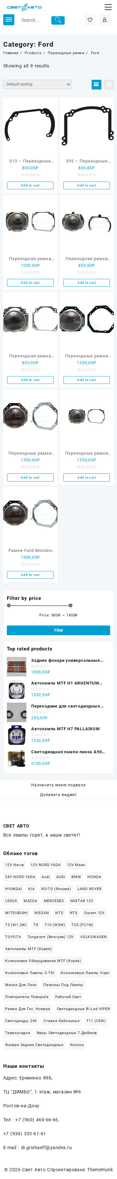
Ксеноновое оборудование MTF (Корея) (43, 961)
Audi (46, 877)
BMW (76, 877)
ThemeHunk (100, 1169)
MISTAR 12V (82, 901)
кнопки (77, 1045)
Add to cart (30, 185)
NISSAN (41, 913)
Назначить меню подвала (58, 785)
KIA (31, 889)
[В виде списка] (109, 84)
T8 (35, 925)
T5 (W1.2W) (16, 925)
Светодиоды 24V (21, 1021)
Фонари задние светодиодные (34, 1045)
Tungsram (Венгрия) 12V (51, 937)
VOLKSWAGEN (93, 937)
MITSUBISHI (16, 913)
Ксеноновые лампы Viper (85, 973)
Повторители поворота (27, 997)
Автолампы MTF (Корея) (28, 949)
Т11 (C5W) (96, 1021)
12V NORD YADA (45, 865)
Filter (58, 630)
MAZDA (30, 901)
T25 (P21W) (82, 925)
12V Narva (14, 865)
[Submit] (58, 20)
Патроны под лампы (63, 985)
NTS (59, 913)
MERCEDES (54, 901)
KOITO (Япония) (56, 889)
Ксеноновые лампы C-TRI (30, 973)
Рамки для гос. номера (27, 1009)
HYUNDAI (13, 889)
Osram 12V (94, 913)
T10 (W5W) (55, 925)
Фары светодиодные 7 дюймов (67, 1033)
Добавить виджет (58, 794)
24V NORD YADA (20, 877)
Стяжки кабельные (62, 1021)
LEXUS (11, 901)
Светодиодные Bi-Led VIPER (83, 1009)
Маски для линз (21, 985)
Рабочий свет (68, 997)
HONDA (94, 877)
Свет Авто (34, 1169)
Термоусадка (17, 1033)
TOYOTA (13, 937)
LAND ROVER (90, 889)
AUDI (60, 877)
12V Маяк (76, 865)
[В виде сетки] (96, 84)
